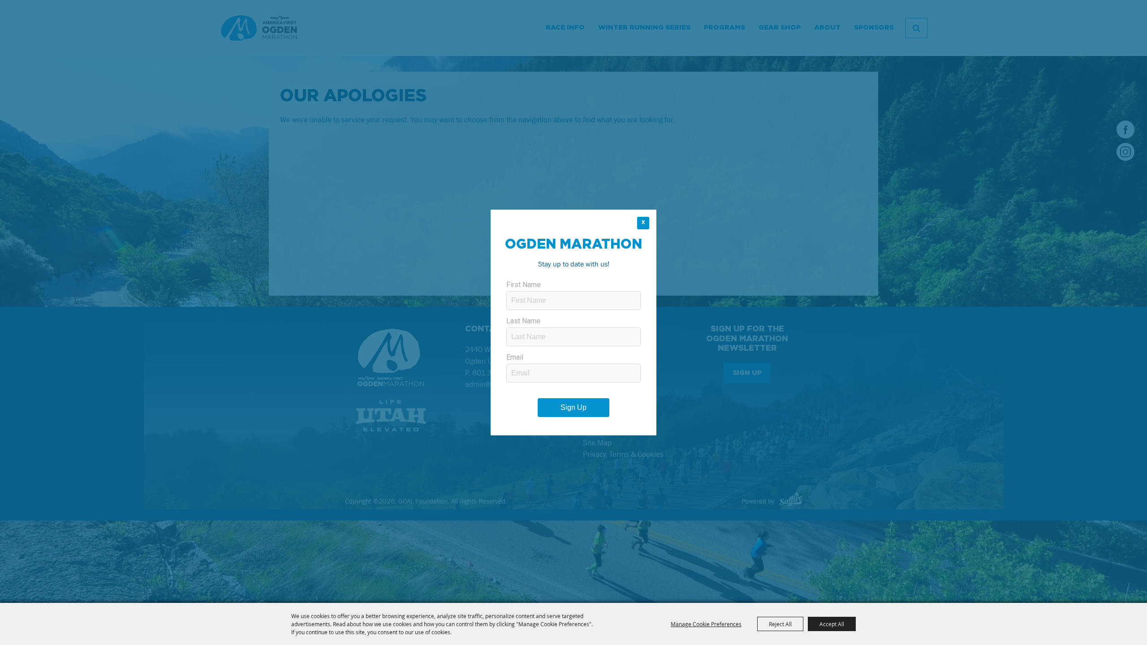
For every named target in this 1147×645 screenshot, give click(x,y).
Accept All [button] (831, 624)
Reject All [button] (780, 624)
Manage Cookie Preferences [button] (706, 624)
